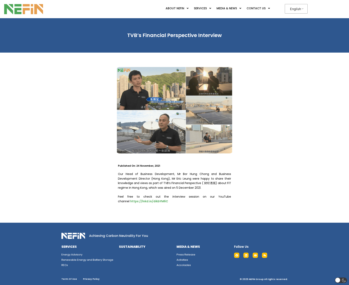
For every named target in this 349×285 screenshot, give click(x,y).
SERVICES (200, 8)
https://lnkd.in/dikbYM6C (149, 201)
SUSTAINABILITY (132, 247)
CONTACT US (256, 8)
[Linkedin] (246, 255)
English (295, 9)
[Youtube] (255, 255)
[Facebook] (236, 255)
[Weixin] (264, 255)
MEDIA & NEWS (227, 8)
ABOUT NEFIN (175, 8)
